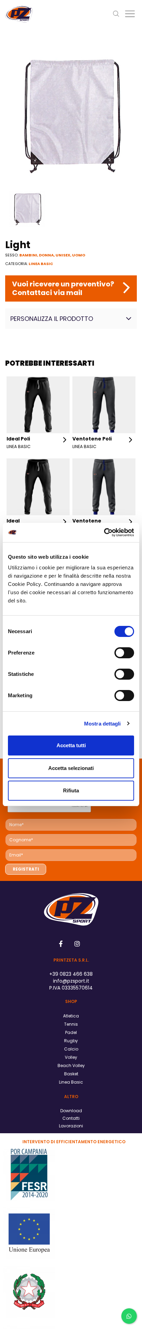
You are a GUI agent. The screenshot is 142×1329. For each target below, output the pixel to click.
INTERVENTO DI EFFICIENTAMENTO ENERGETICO (73, 1142)
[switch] (124, 652)
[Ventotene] (103, 486)
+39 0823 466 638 (71, 974)
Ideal (13, 520)
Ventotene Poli (92, 438)
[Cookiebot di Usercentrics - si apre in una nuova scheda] (104, 532)
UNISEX (62, 255)
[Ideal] (38, 486)
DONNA (46, 255)
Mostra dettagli (102, 724)
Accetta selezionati (71, 768)
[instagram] (77, 943)
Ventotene (86, 520)
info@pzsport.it (71, 980)
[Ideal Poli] (38, 404)
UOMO (78, 255)
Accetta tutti (71, 745)
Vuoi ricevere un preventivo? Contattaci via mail (63, 288)
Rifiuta (71, 790)
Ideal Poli (18, 438)
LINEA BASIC (41, 263)
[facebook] (61, 943)
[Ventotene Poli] (103, 404)
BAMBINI (28, 255)
